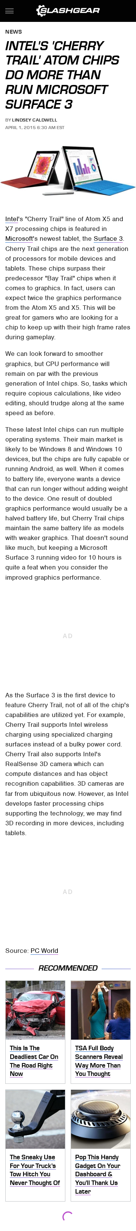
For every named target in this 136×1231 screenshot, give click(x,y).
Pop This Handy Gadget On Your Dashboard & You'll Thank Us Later (97, 1174)
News (13, 32)
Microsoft (19, 238)
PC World (44, 950)
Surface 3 (108, 238)
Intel (11, 219)
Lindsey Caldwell (34, 120)
